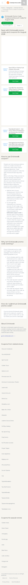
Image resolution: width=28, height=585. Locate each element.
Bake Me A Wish (6, 409)
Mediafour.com (6, 404)
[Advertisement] (14, 50)
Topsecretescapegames (8, 503)
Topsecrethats (5, 498)
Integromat (5, 561)
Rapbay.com (5, 459)
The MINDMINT (6, 354)
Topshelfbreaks (6, 492)
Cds (3, 476)
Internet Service (18, 7)
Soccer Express (6, 470)
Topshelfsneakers (6, 481)
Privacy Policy (5, 582)
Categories (9, 7)
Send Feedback (16, 582)
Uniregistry (5, 533)
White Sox (4, 398)
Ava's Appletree (6, 454)
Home (3, 7)
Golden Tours (5, 365)
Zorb (3, 545)
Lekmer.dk (4, 387)
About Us (4, 578)
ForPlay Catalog (6, 426)
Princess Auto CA (6, 376)
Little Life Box (5, 556)
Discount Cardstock (7, 349)
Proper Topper (5, 448)
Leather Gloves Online (8, 420)
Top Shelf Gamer (6, 487)
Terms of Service (13, 578)
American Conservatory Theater (10, 382)
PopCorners (5, 437)
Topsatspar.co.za (6, 509)
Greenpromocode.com (16, 2)
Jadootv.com (5, 371)
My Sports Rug (6, 431)
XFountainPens (6, 465)
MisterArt (4, 415)
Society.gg (4, 539)
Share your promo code (13, 316)
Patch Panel (5, 528)
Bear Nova (4, 550)
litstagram (4, 567)
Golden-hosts (5, 522)
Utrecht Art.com (6, 393)
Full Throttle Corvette (7, 442)
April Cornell (5, 360)
